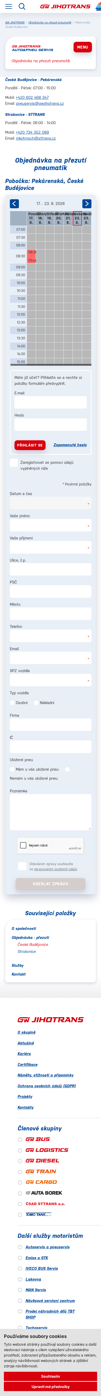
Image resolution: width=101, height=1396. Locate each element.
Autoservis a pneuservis (48, 1247)
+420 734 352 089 (32, 132)
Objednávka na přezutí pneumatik (49, 22)
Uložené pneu (21, 759)
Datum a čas (21, 493)
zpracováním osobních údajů (55, 869)
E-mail (19, 393)
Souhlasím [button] (50, 1376)
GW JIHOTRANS (15, 22)
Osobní (21, 702)
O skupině (26, 1032)
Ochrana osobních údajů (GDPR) (47, 1086)
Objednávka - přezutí (30, 937)
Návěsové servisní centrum (50, 1300)
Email (14, 649)
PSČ (13, 582)
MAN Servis (36, 1290)
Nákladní (47, 702)
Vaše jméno (20, 516)
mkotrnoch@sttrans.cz (36, 138)
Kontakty (26, 1107)
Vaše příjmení (21, 538)
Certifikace (28, 1064)
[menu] (8, 6)
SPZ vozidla (20, 670)
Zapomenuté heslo (70, 445)
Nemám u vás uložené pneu (33, 778)
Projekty (25, 1096)
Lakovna (33, 1279)
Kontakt (19, 974)
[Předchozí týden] (14, 203)
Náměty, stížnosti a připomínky (46, 1075)
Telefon (16, 626)
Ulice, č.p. (18, 560)
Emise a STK (37, 1258)
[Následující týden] (86, 203)
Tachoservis (36, 1328)
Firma (14, 715)
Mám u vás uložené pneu (37, 769)
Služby (18, 965)
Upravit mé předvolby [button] (51, 1386)
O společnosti (24, 928)
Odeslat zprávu (50, 884)
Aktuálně (26, 1043)
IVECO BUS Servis (42, 1268)
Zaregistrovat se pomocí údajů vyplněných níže (46, 465)
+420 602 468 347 (32, 97)
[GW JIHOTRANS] (65, 7)
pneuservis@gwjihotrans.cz (40, 103)
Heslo (19, 415)
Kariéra (24, 1053)
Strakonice (27, 951)
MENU (82, 47)
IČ (11, 737)
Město (15, 604)
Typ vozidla (19, 693)
